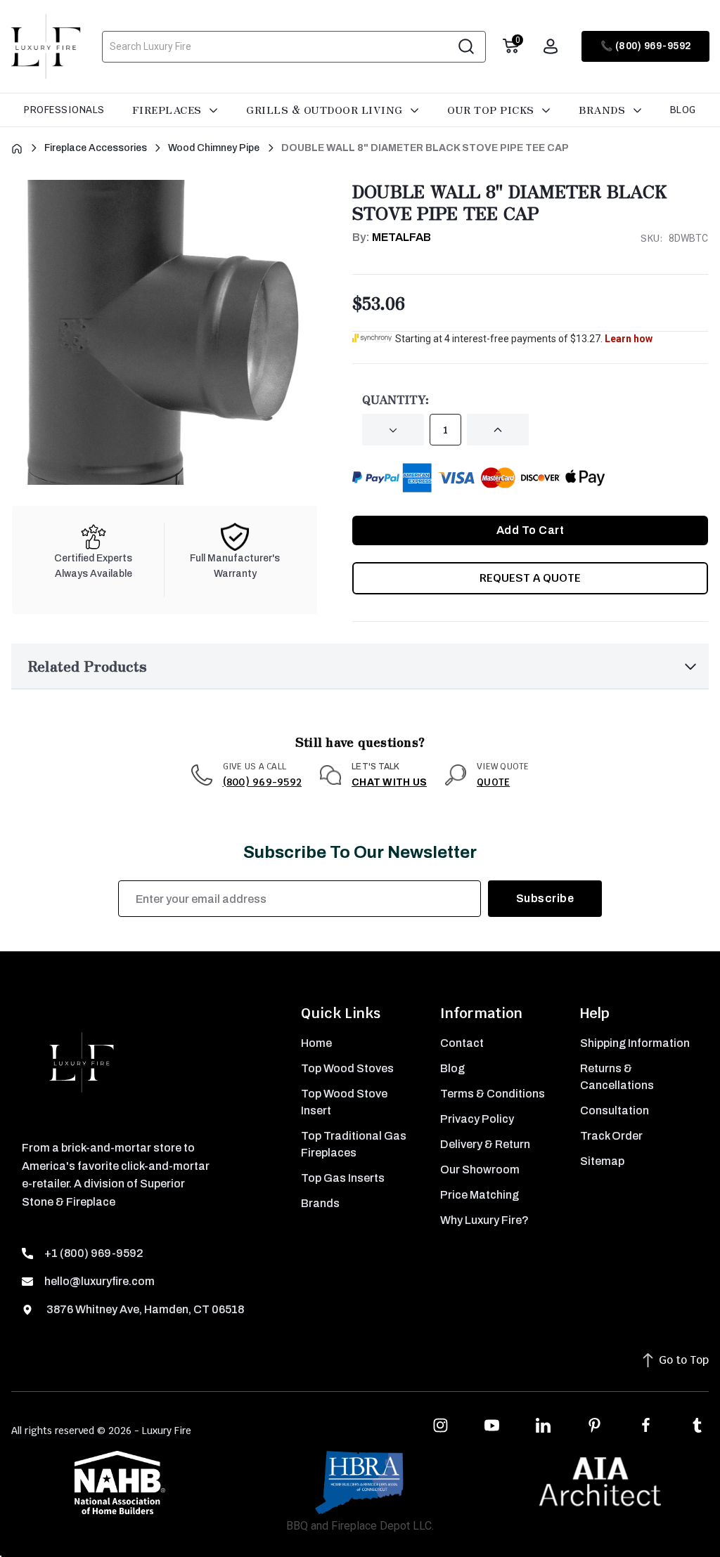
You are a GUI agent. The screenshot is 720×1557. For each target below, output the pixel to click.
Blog (683, 109)
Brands (604, 110)
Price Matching (479, 1195)
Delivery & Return (485, 1144)
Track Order (611, 1136)
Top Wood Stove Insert (344, 1102)
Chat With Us (389, 782)
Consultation (614, 1110)
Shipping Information (635, 1043)
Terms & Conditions (492, 1094)
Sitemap (602, 1161)
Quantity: (395, 399)
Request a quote (530, 578)
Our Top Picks (492, 110)
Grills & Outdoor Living (326, 110)
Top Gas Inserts (343, 1178)
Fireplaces (168, 110)
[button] (360, 666)
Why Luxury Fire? (484, 1220)
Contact (462, 1043)
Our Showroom (480, 1169)
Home (316, 1043)
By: (391, 237)
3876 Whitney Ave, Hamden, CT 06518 (144, 1309)
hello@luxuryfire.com (99, 1281)
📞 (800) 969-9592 (645, 46)
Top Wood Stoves (347, 1068)
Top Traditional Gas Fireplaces (353, 1144)
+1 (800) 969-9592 (93, 1253)
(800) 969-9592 (262, 782)
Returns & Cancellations (617, 1076)
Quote (493, 782)
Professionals (64, 109)
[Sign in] (550, 46)
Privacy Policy (477, 1119)
